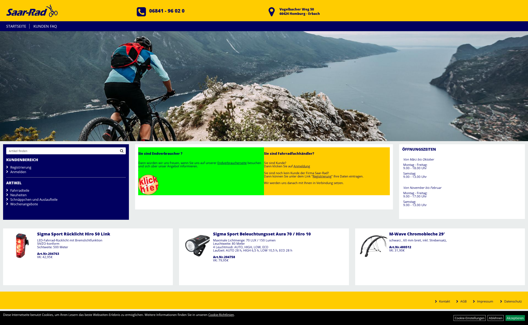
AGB (463, 301)
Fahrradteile (19, 190)
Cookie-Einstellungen (469, 318)
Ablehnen (495, 318)
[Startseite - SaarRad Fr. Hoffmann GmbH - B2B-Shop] (32, 10)
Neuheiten (18, 195)
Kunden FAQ (45, 26)
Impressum (485, 301)
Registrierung (20, 167)
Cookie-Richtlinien (221, 315)
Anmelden (18, 172)
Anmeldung (301, 166)
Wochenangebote (24, 204)
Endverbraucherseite (232, 163)
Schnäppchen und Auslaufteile (34, 199)
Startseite (16, 26)
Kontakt (444, 301)
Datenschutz (513, 301)
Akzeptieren (515, 318)
